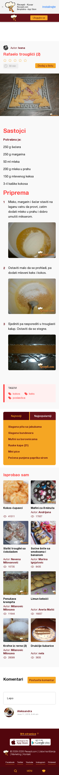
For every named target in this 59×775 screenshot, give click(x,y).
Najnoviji (16, 415)
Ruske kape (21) (18, 445)
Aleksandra (24, 711)
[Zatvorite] (2, 7)
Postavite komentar (41, 680)
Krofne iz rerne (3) (15, 638)
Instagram (40, 762)
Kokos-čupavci (15, 499)
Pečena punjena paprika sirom (28, 457)
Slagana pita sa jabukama (25, 426)
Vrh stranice (28, 733)
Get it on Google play (41, 742)
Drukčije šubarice (43, 638)
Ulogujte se (39, 17)
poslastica (19, 397)
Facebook (10, 762)
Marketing (16, 754)
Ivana (21, 47)
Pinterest (52, 762)
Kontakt (27, 754)
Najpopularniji (42, 415)
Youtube (29, 762)
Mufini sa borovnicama (22, 439)
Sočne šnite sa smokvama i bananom (43, 544)
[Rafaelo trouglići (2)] (32, 240)
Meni (29, 771)
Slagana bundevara (20, 432)
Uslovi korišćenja (47, 751)
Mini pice (14, 451)
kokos (16, 393)
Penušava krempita (15, 593)
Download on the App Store (20, 742)
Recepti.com (6, 753)
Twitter (20, 762)
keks (32, 393)
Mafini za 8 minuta (43, 499)
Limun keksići (43, 593)
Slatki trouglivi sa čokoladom (15, 544)
